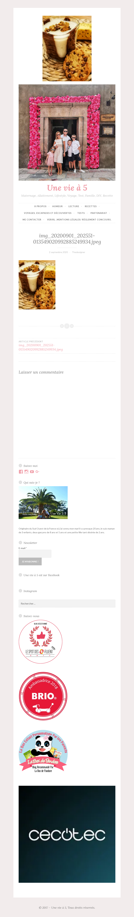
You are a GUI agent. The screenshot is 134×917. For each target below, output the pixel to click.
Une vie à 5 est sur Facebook (41, 575)
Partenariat (99, 213)
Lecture (73, 206)
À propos (40, 206)
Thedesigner (78, 252)
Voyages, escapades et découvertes (48, 213)
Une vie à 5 (67, 188)
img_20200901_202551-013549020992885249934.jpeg (41, 345)
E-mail (23, 548)
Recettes (91, 206)
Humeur (57, 206)
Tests (81, 213)
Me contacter (32, 219)
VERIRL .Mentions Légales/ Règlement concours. (79, 219)
